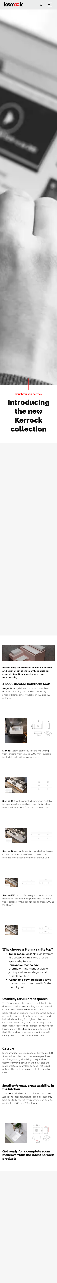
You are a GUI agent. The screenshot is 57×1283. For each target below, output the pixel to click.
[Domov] (14, 2)
